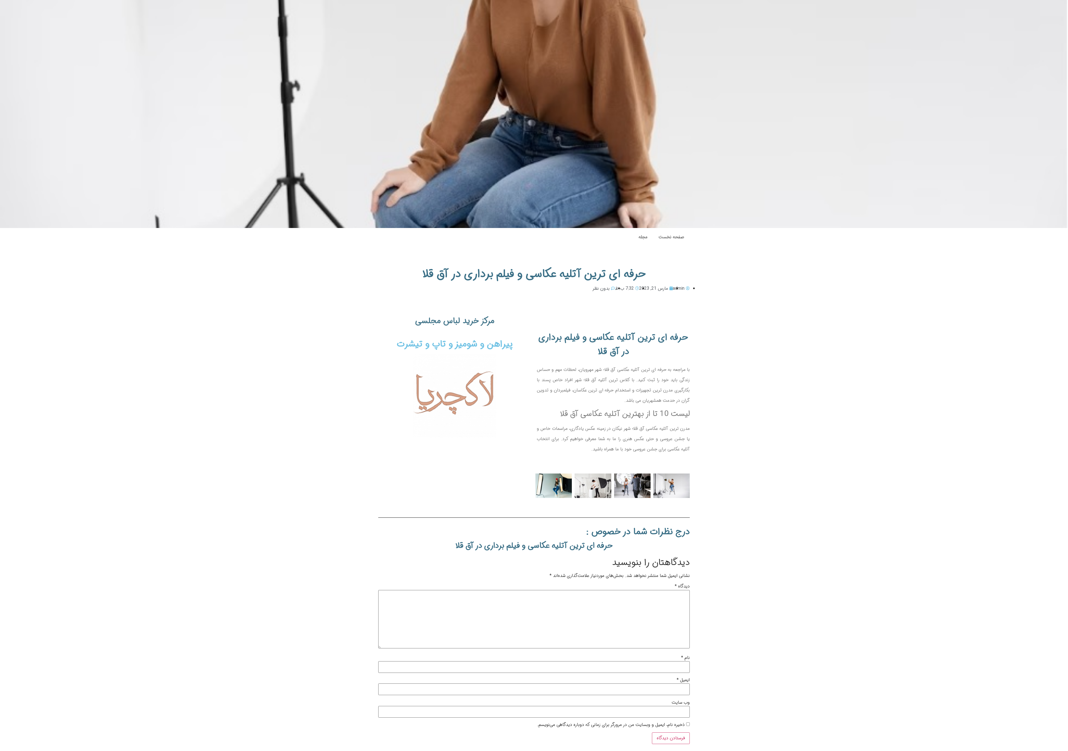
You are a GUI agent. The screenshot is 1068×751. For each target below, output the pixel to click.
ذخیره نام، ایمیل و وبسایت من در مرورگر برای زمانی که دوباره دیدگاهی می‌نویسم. (611, 725)
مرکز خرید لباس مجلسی (455, 321)
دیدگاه (682, 586)
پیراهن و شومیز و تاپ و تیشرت (455, 344)
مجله (643, 237)
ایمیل (683, 680)
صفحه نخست (671, 237)
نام (685, 658)
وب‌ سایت (681, 702)
